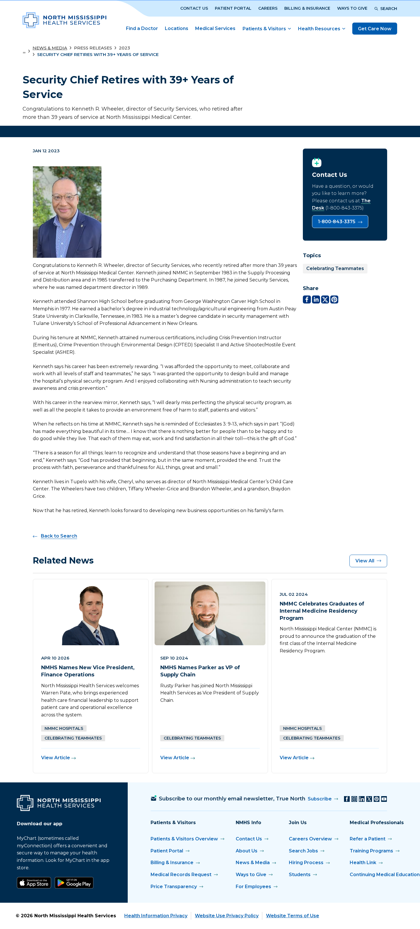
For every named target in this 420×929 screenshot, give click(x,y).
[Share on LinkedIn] (316, 299)
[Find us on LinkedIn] (362, 799)
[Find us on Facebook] (347, 799)
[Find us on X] (369, 799)
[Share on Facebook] (307, 299)
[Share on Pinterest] (334, 299)
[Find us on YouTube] (384, 799)
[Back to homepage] (64, 20)
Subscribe (320, 799)
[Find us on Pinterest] (376, 799)
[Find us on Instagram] (354, 799)
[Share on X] (325, 299)
